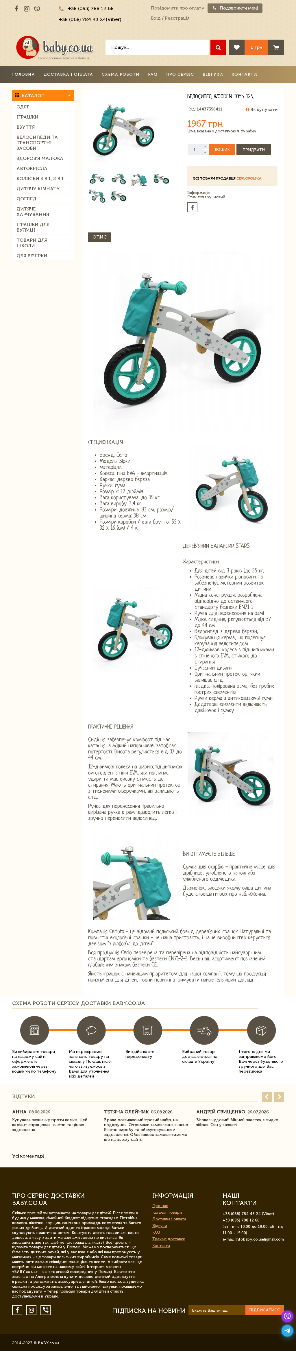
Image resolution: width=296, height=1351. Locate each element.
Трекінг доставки (168, 1239)
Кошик (222, 149)
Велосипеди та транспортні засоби (37, 142)
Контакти (244, 74)
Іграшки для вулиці (32, 227)
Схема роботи (120, 74)
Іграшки (27, 117)
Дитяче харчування (32, 211)
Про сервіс (180, 74)
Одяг (22, 107)
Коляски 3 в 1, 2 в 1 (40, 178)
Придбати (254, 150)
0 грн (256, 47)
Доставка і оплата (68, 74)
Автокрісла (31, 168)
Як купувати (263, 109)
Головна (23, 74)
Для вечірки (31, 255)
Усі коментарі (28, 1156)
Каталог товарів (167, 1212)
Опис (99, 237)
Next (279, 1097)
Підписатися (264, 1310)
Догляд (26, 199)
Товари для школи (31, 242)
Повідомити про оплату (177, 8)
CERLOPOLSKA (249, 178)
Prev (267, 1097)
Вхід (156, 18)
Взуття (25, 127)
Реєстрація (177, 18)
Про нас (160, 1206)
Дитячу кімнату (38, 188)
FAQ (153, 74)
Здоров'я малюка (39, 158)
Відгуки (213, 74)
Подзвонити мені (238, 8)
